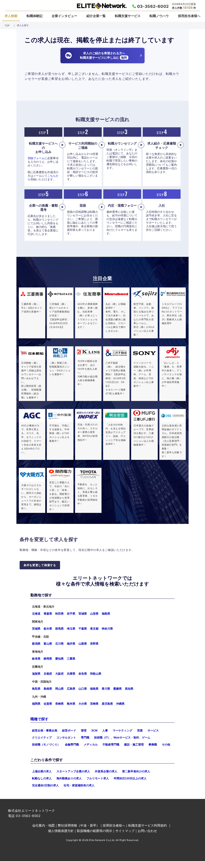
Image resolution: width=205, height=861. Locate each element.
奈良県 (82, 673)
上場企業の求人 (42, 771)
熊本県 (71, 703)
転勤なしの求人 (42, 778)
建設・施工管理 (134, 744)
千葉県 (82, 628)
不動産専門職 (110, 744)
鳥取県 (36, 688)
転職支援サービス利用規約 (147, 825)
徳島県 (94, 688)
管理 (83, 730)
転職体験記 (35, 16)
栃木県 (48, 628)
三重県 (71, 658)
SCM (94, 730)
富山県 (48, 643)
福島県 (106, 613)
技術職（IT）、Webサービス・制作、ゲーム (122, 737)
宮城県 (82, 613)
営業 (140, 730)
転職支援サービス (128, 16)
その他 (166, 744)
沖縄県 (120, 703)
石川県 (59, 643)
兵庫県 (71, 673)
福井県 (71, 643)
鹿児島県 (107, 703)
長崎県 (59, 703)
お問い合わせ (147, 831)
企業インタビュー (64, 16)
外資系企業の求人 (106, 771)
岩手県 (71, 613)
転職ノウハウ (159, 16)
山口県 (82, 688)
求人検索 (11, 16)
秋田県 (59, 613)
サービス (153, 730)
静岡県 (48, 658)
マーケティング (122, 730)
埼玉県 (71, 628)
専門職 (85, 737)
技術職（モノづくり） (46, 744)
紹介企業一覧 (96, 16)
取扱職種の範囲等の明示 (94, 831)
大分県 (82, 703)
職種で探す (39, 719)
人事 (105, 730)
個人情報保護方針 (61, 831)
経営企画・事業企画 (44, 730)
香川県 (106, 688)
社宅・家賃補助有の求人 (79, 785)
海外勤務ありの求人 (69, 778)
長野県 (94, 643)
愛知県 (59, 658)
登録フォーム (36, 158)
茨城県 (36, 628)
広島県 (71, 688)
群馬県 (59, 628)
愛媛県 (117, 688)
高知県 (129, 688)
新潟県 (36, 643)
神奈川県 (107, 628)
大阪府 (59, 673)
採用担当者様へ (189, 16)
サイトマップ (125, 831)
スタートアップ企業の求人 (73, 771)
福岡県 (36, 703)
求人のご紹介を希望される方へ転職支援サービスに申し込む (103, 55)
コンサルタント (66, 737)
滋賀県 (36, 673)
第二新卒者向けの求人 (136, 771)
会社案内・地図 (43, 825)
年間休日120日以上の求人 (130, 778)
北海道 (36, 613)
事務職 (153, 744)
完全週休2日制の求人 (45, 785)
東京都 (94, 628)
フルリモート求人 (97, 778)
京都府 (48, 673)
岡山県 (59, 688)
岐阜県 (36, 658)
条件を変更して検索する (40, 565)
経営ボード (69, 730)
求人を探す (23, 25)
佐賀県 (48, 703)
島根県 (48, 688)
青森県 (48, 613)
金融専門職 (72, 744)
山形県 (94, 613)
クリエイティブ (42, 737)
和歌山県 (95, 673)
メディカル (91, 744)
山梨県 (82, 643)
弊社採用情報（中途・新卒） (78, 825)
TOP (7, 25)
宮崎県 (94, 703)
